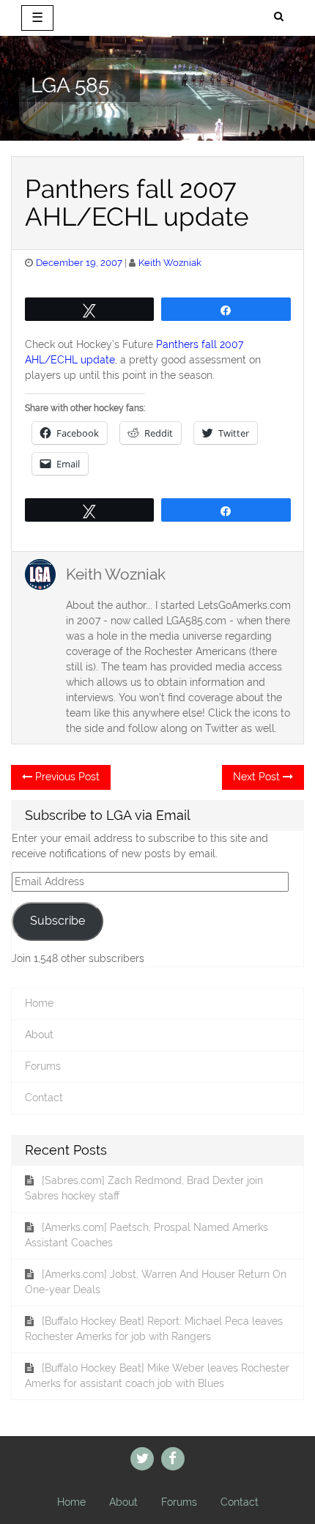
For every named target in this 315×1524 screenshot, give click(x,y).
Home (39, 1003)
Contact (44, 1097)
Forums (43, 1066)
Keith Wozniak (169, 262)
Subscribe (57, 921)
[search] (279, 17)
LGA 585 (70, 85)
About (39, 1034)
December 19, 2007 (79, 262)
